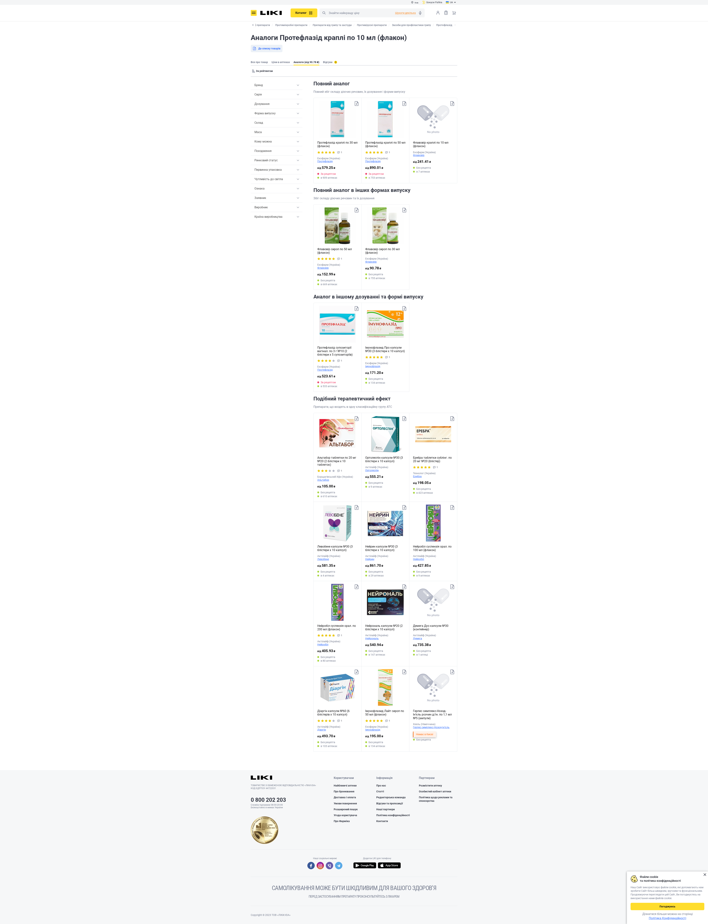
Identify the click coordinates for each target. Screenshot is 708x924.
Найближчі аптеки (345, 785)
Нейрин (369, 559)
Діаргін (321, 729)
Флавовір (418, 155)
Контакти (382, 821)
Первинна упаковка (268, 169)
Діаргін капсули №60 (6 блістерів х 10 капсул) (333, 712)
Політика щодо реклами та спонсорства (435, 799)
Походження (263, 151)
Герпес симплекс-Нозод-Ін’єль (431, 727)
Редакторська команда (391, 797)
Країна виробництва (268, 216)
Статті (380, 791)
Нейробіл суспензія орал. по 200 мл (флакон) (336, 627)
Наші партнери (385, 809)
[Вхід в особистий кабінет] (438, 13)
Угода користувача (345, 815)
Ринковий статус (266, 160)
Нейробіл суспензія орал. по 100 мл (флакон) (432, 548)
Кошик (454, 13)
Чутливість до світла (268, 179)
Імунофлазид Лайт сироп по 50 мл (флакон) (384, 712)
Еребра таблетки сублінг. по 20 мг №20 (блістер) (432, 459)
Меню (254, 13)
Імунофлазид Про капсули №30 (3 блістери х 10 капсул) (385, 349)
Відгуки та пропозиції (389, 803)
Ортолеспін (372, 470)
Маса (258, 132)
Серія (258, 94)
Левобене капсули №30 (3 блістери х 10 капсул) (335, 548)
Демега (417, 638)
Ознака (259, 188)
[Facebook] (311, 865)
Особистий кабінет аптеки (435, 791)
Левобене (323, 559)
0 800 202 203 (268, 800)
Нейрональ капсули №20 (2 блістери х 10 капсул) (384, 627)
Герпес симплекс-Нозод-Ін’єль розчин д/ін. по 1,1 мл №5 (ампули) (432, 714)
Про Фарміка (342, 821)
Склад (258, 122)
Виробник (261, 207)
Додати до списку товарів (357, 104)
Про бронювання (344, 791)
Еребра (417, 476)
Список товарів (446, 13)
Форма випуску (265, 113)
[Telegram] (338, 865)
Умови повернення (345, 803)
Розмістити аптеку (430, 785)
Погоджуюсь (667, 906)
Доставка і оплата (345, 797)
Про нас (381, 785)
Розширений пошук (346, 809)
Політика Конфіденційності (667, 918)
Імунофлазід (372, 366)
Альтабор (323, 479)
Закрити (705, 874)
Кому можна (263, 141)
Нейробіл (418, 559)
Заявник (260, 198)
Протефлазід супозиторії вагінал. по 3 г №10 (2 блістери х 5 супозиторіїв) (335, 351)
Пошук (324, 12)
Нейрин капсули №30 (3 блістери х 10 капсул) (381, 548)
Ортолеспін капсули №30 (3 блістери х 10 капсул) (384, 459)
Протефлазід (325, 161)
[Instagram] (320, 865)
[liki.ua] (271, 13)
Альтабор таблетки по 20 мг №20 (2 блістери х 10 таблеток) (336, 461)
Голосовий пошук (420, 13)
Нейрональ (372, 638)
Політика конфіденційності (393, 815)
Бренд (258, 85)
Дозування (262, 104)
